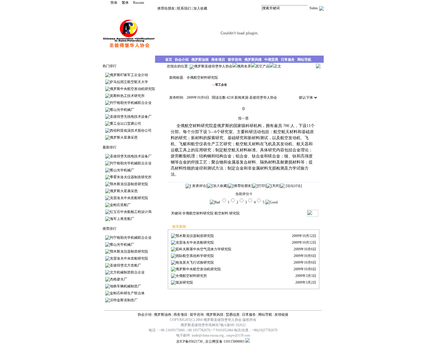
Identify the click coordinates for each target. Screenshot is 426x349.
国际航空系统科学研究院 (195, 256)
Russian (138, 3)
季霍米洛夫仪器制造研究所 (131, 177)
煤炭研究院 (184, 282)
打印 (261, 186)
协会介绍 (145, 315)
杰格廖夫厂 (118, 279)
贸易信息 (233, 315)
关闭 (275, 186)
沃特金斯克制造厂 (124, 300)
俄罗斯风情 (214, 315)
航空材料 (221, 213)
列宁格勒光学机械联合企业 (131, 103)
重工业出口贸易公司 (125, 124)
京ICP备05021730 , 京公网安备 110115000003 (210, 341)
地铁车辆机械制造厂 (125, 286)
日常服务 (249, 315)
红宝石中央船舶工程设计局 (131, 212)
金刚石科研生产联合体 (127, 293)
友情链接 (281, 315)
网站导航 (265, 315)
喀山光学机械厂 (122, 110)
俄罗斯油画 (162, 315)
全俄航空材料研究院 (198, 213)
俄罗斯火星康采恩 (124, 137)
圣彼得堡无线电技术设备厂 (131, 117)
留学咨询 (197, 315)
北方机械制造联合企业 (127, 272)
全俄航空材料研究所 (191, 276)
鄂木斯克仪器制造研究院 (129, 184)
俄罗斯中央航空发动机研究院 (132, 89)
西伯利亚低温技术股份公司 (131, 130)
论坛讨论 (294, 186)
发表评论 (198, 186)
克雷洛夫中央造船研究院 (129, 198)
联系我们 (184, 8)
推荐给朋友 (166, 8)
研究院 (234, 213)
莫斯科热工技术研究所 (127, 96)
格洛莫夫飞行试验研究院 (195, 262)
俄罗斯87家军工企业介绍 (129, 75)
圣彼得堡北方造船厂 (125, 265)
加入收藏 (200, 8)
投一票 (243, 118)
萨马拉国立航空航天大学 (129, 82)
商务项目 (180, 315)
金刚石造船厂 (120, 205)
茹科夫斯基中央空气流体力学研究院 (203, 249)
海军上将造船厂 (122, 219)
